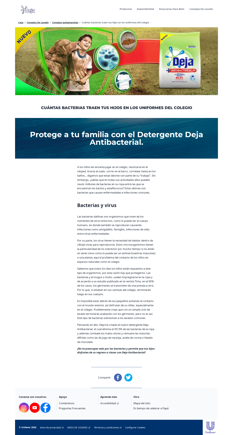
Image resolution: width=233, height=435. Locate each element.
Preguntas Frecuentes (72, 408)
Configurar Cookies (135, 427)
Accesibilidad (108, 403)
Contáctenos (66, 403)
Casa (20, 22)
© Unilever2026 (27, 427)
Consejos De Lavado (201, 8)
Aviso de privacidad (50, 427)
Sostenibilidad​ (145, 8)
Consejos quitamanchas (65, 22)
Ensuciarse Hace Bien (171, 8)
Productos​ (126, 8)
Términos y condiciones (106, 427)
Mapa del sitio (141, 403)
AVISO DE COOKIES (77, 427)
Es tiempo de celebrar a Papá (150, 408)
